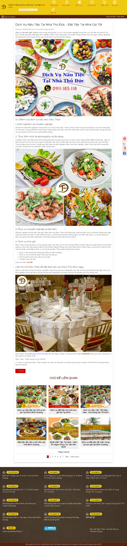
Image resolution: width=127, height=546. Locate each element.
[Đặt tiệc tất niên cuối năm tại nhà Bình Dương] (31, 428)
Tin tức (115, 5)
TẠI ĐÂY (29, 262)
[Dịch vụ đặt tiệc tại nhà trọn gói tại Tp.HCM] (63, 396)
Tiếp (66, 457)
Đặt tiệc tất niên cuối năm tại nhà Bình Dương (31, 443)
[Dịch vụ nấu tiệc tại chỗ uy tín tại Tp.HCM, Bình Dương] (31, 396)
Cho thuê (91, 5)
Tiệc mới (104, 5)
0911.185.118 (23, 10)
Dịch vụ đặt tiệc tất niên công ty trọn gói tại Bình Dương (96, 443)
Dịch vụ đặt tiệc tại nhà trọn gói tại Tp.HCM (63, 411)
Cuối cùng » (74, 457)
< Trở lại (20, 371)
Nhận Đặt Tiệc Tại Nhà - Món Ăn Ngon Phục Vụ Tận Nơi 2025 (63, 444)
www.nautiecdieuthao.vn (12, 531)
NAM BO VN (66, 544)
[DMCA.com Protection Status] (50, 528)
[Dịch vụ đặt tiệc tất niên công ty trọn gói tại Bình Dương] (96, 428)
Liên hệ (53, 13)
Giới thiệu (54, 5)
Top (125, 536)
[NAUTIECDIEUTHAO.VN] (3, 7)
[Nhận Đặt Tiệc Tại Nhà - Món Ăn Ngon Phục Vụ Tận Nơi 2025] (63, 428)
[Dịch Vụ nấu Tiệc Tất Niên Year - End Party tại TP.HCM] (96, 396)
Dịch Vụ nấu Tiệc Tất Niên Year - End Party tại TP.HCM (95, 411)
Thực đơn (66, 5)
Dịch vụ (78, 5)
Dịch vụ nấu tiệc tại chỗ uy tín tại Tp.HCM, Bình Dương (31, 411)
